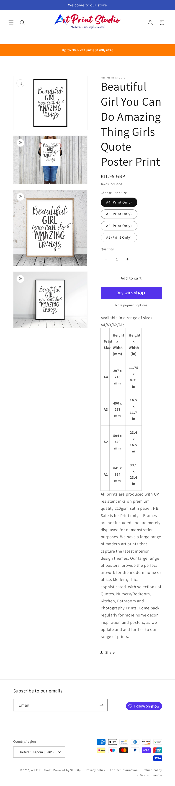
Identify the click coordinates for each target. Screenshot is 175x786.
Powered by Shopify (67, 770)
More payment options (131, 305)
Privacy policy (95, 770)
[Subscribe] (101, 705)
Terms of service (151, 775)
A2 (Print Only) (119, 225)
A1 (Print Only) (119, 237)
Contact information (124, 770)
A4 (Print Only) (119, 202)
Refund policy (152, 770)
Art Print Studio (42, 770)
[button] (11, 23)
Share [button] (110, 652)
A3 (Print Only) (119, 214)
